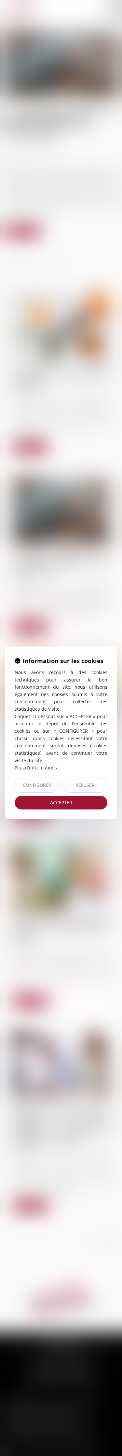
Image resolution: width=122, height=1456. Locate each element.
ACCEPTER (61, 802)
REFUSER (85, 785)
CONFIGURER (37, 785)
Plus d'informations (36, 767)
